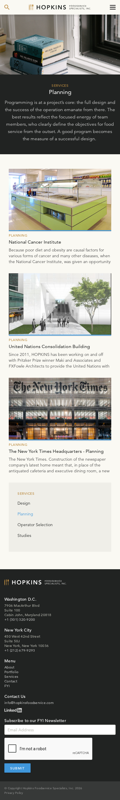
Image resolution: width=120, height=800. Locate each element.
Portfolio (11, 672)
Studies (24, 535)
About (9, 667)
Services (11, 676)
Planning (25, 514)
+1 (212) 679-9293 (19, 650)
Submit (17, 768)
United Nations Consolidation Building (49, 346)
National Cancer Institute (35, 242)
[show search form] (7, 7)
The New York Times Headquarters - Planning (56, 451)
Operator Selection (35, 524)
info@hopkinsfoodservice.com (29, 702)
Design (23, 503)
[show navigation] (113, 7)
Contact (10, 681)
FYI (7, 686)
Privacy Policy (13, 793)
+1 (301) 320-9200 (19, 619)
